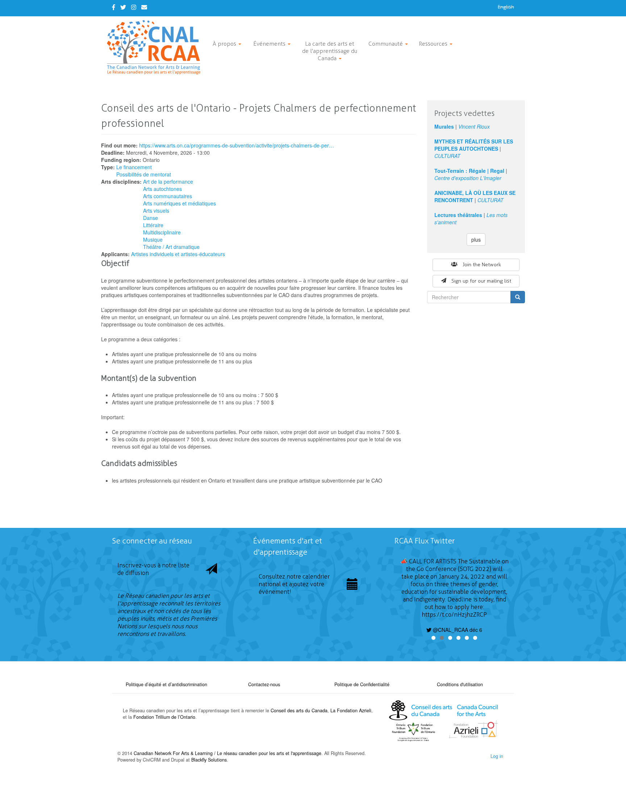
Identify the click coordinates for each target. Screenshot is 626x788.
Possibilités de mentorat (143, 174)
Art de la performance (168, 181)
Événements (270, 43)
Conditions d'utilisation (460, 684)
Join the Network (482, 265)
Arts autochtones (162, 188)
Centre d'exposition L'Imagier (467, 178)
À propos (225, 43)
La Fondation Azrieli (350, 710)
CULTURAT (447, 155)
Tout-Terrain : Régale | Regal (469, 170)
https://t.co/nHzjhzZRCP (454, 614)
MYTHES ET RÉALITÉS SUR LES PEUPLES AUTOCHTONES (473, 145)
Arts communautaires (167, 196)
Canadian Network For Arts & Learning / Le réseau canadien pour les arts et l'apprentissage (227, 753)
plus (476, 239)
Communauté (386, 43)
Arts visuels (156, 210)
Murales (444, 126)
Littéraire (153, 225)
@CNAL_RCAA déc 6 (456, 629)
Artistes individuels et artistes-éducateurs (178, 254)
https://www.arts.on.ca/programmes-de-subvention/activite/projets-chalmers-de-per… (236, 145)
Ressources (434, 43)
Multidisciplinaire (162, 232)
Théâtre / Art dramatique (171, 246)
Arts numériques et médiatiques (179, 203)
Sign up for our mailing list (481, 281)
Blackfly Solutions (209, 759)
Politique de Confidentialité (361, 684)
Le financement (134, 167)
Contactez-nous (264, 684)
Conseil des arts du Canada (299, 710)
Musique (153, 239)
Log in (497, 756)
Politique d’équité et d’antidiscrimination (166, 684)
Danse (150, 217)
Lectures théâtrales (458, 214)
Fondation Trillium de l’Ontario (164, 717)
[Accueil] (156, 47)
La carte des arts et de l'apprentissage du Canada (329, 51)
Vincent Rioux (474, 126)
